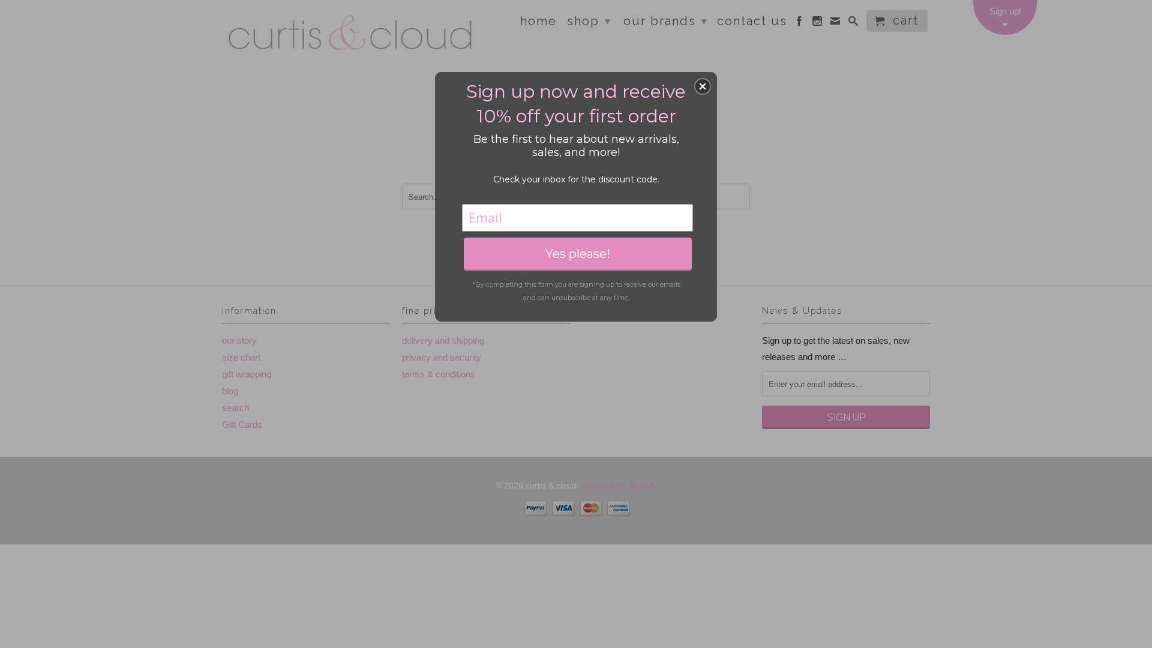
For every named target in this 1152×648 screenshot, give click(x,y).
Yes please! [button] (577, 254)
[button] (702, 86)
